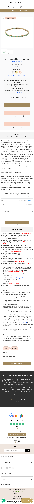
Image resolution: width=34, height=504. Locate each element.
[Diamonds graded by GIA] (17, 441)
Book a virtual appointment (18, 278)
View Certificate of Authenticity (18, 97)
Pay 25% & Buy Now (17, 113)
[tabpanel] (17, 32)
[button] (23, 116)
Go (28, 450)
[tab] (4, 51)
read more (30, 200)
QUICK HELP (6, 334)
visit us (25, 10)
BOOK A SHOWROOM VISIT (17, 105)
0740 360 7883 (18, 498)
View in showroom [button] (10, 18)
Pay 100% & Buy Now (16, 124)
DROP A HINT (6, 352)
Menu (9, 6)
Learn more (18, 92)
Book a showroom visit (17, 222)
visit (20, 167)
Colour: (17, 69)
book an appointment (11, 167)
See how (19, 172)
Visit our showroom (17, 363)
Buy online (17, 216)
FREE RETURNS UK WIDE (9, 356)
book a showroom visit (17, 274)
